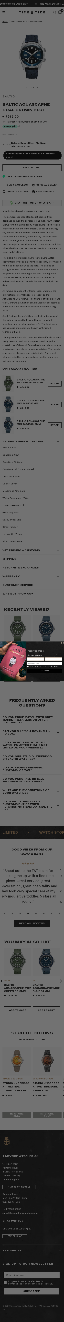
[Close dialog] (62, 643)
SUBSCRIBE (45, 670)
